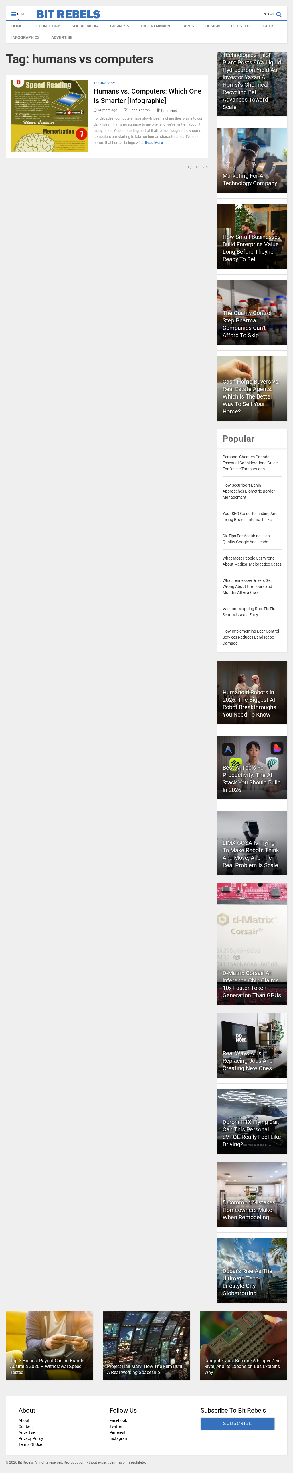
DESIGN (212, 26)
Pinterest (118, 1432)
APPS (189, 26)
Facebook (118, 1420)
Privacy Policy (31, 1438)
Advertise (27, 1432)
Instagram (119, 1438)
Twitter (116, 1426)
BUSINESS (119, 26)
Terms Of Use (30, 1444)
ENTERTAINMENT (156, 26)
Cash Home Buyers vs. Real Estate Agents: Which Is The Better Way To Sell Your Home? (251, 396)
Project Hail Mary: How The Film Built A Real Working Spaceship (144, 1369)
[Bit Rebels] (65, 16)
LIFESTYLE (241, 26)
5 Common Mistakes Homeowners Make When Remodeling (249, 1210)
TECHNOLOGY (47, 26)
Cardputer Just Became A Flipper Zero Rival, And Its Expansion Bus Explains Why (242, 1366)
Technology (104, 83)
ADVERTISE (62, 37)
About (24, 1420)
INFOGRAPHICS (25, 37)
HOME (17, 26)
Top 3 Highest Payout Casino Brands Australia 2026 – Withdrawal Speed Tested (47, 1366)
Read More (154, 142)
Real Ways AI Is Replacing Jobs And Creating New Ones (248, 1061)
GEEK (268, 26)
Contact (26, 1426)
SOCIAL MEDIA (85, 26)
